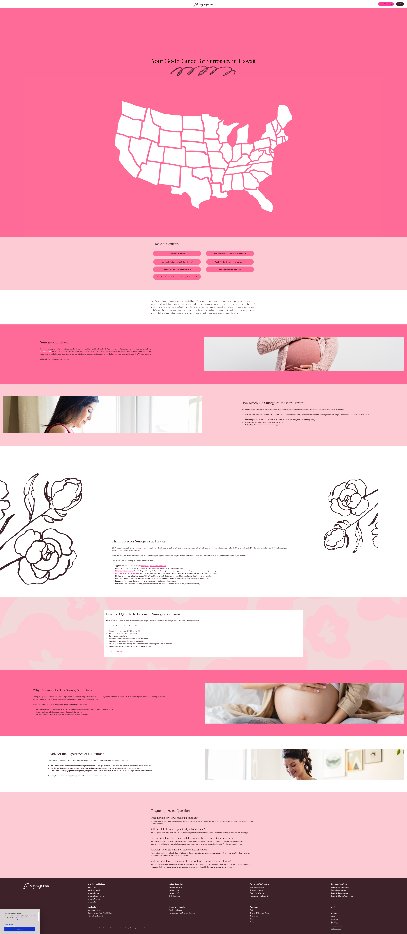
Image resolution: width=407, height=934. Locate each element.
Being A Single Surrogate (96, 916)
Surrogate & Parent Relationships (342, 896)
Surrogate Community (177, 907)
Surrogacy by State (256, 922)
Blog (251, 919)
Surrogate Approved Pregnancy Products (182, 913)
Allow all (19, 929)
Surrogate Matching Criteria (340, 887)
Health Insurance (174, 896)
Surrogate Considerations (339, 893)
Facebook (334, 916)
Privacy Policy (335, 924)
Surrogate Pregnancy (175, 887)
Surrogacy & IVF (174, 893)
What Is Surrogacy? (94, 890)
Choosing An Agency (256, 890)
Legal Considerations (257, 887)
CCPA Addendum (336, 929)
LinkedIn (334, 922)
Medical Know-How (176, 884)
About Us (334, 907)
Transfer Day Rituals (175, 910)
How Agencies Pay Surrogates (259, 896)
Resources (254, 907)
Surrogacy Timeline (94, 899)
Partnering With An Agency (260, 884)
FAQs (251, 910)
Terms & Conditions (337, 926)
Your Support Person (94, 910)
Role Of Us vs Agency (257, 893)
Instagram (334, 919)
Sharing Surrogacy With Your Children (100, 913)
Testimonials (254, 916)
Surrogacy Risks (174, 890)
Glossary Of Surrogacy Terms (259, 913)
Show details (9, 924)
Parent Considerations (338, 890)
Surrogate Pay (92, 902)
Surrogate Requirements (96, 896)
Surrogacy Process (93, 893)
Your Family (92, 907)
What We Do (92, 887)
